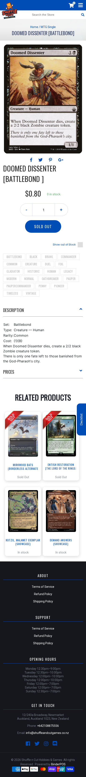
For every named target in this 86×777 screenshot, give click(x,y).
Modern (11, 278)
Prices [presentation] (8, 372)
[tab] (43, 312)
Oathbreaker (50, 278)
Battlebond (14, 256)
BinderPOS (58, 764)
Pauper (71, 278)
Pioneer (59, 286)
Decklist (81, 420)
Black (33, 256)
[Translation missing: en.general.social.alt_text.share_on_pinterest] (51, 159)
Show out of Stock (64, 244)
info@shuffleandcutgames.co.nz (47, 733)
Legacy (68, 271)
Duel (48, 264)
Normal (29, 278)
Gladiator (13, 271)
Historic (33, 271)
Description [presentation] (13, 310)
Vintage (31, 293)
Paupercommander (18, 286)
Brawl (49, 256)
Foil (60, 264)
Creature (31, 264)
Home (34, 27)
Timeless (12, 293)
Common (11, 264)
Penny (42, 286)
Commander (68, 256)
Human (51, 271)
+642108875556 (48, 725)
